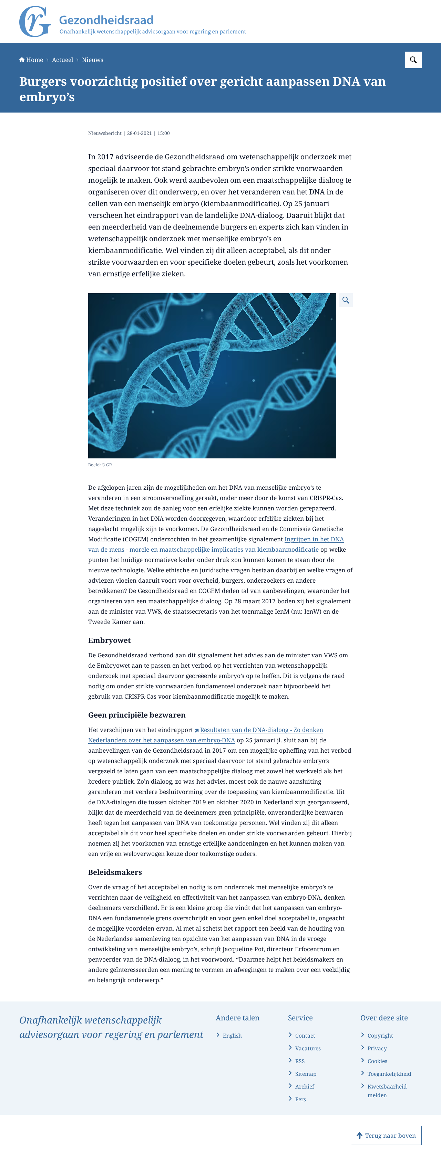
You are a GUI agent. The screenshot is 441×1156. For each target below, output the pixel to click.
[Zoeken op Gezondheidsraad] (413, 60)
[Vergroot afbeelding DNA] (346, 300)
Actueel (62, 59)
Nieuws (92, 59)
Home (34, 59)
